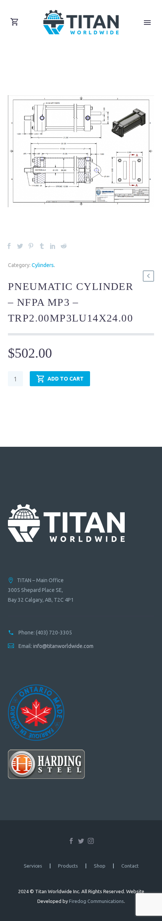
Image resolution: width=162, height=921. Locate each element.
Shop (99, 865)
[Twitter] (20, 246)
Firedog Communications (96, 901)
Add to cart (65, 379)
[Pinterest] (31, 246)
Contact (130, 865)
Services (33, 865)
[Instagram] (91, 841)
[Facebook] (9, 246)
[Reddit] (64, 246)
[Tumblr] (42, 246)
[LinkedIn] (53, 246)
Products (68, 865)
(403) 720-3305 (54, 633)
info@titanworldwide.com (63, 646)
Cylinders (43, 265)
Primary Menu (147, 22)
